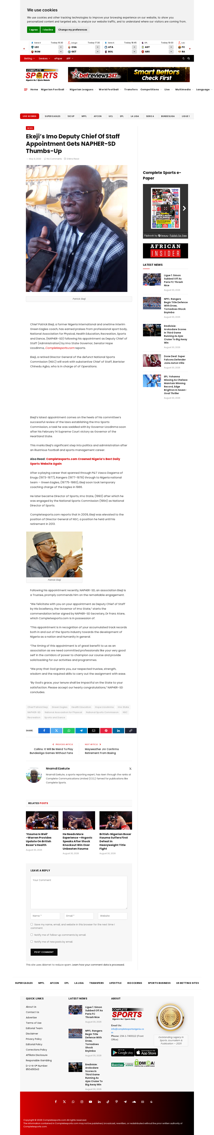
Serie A (150, 116)
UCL (111, 116)
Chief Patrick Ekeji (38, 707)
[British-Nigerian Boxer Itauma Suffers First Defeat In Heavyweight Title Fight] (115, 820)
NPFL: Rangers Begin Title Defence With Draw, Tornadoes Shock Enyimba (176, 305)
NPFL (84, 116)
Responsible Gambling (39, 1060)
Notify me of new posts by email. (53, 941)
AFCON (97, 116)
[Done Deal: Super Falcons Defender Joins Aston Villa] (152, 360)
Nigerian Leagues (81, 89)
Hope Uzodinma (104, 707)
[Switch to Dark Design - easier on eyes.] (183, 58)
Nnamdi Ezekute (58, 768)
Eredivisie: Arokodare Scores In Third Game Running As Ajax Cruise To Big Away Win (175, 334)
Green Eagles (59, 707)
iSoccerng (134, 983)
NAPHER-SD (34, 712)
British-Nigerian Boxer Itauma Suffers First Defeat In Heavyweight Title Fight (115, 841)
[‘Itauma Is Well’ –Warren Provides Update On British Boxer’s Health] (42, 820)
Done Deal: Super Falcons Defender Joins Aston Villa (175, 360)
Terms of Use (33, 1023)
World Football (109, 89)
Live (167, 89)
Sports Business (159, 983)
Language (203, 89)
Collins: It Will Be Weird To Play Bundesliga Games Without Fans (51, 751)
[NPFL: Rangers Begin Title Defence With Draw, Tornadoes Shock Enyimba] (152, 303)
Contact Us (32, 1012)
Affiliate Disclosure (36, 1055)
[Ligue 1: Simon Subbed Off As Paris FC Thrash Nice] (152, 279)
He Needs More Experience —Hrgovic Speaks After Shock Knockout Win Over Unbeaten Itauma (77, 841)
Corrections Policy (36, 1049)
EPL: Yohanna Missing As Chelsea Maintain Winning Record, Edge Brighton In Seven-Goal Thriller (175, 385)
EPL (122, 116)
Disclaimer (32, 1033)
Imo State (123, 707)
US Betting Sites (187, 983)
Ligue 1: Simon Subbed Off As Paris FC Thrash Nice (173, 280)
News (30, 128)
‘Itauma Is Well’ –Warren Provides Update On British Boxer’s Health (38, 839)
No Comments (54, 158)
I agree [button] (33, 29)
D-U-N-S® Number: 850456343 (37, 1067)
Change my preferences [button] (72, 29)
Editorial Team (34, 1028)
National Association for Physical (63, 712)
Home (34, 89)
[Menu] (25, 89)
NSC (125, 712)
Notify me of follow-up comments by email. (60, 935)
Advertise (31, 1017)
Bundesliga (168, 116)
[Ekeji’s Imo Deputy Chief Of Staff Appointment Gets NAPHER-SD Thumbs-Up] (76, 291)
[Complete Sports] (42, 75)
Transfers (131, 89)
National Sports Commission (102, 712)
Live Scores (29, 116)
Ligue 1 (186, 116)
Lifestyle (115, 983)
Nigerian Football (52, 89)
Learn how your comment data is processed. (98, 964)
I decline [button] (48, 29)
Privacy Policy (34, 1039)
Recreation (34, 717)
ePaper (58, 58)
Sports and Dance (54, 717)
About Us (31, 1006)
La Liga (135, 116)
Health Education (81, 707)
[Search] (188, 58)
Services (43, 58)
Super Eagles (52, 116)
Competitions (149, 89)
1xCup (71, 116)
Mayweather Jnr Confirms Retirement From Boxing (102, 751)
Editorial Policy (34, 1044)
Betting (28, 58)
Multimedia (183, 89)
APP (68, 58)
